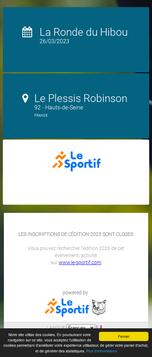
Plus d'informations (101, 350)
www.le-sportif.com (80, 262)
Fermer (123, 336)
